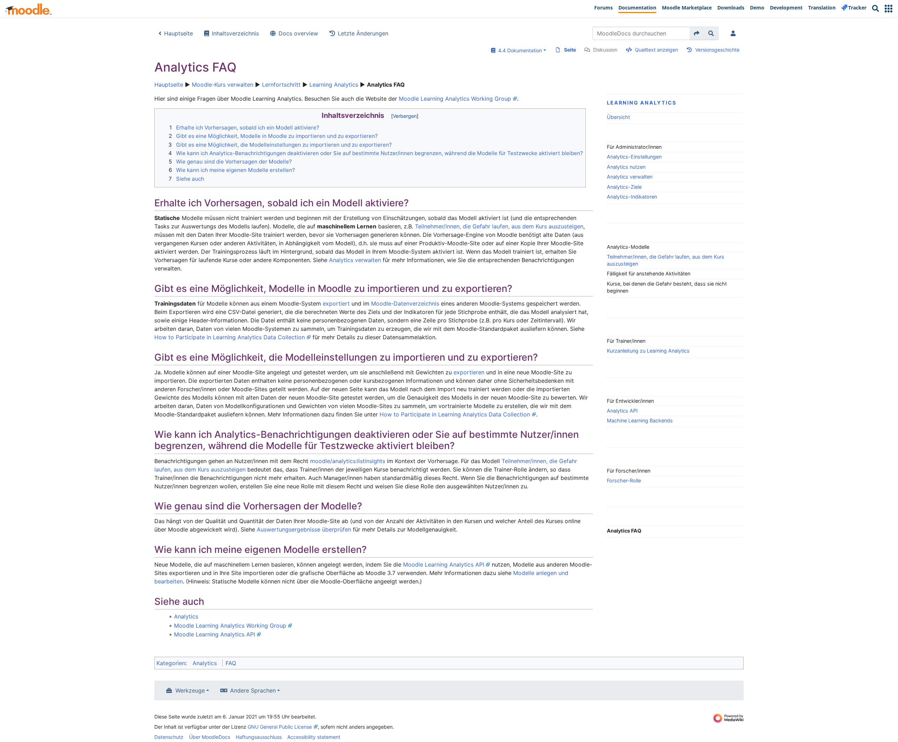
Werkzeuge (190, 690)
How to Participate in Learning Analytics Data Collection (229, 337)
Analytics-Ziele (624, 187)
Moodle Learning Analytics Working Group (455, 98)
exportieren (469, 372)
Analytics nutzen (626, 167)
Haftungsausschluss (259, 737)
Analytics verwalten (629, 177)
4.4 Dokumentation (518, 50)
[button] (888, 8)
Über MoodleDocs (209, 737)
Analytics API (622, 411)
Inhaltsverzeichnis (235, 33)
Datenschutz (168, 737)
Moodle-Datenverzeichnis (405, 303)
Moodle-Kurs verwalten (222, 84)
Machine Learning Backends (640, 420)
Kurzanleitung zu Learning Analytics (648, 351)
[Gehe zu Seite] (697, 33)
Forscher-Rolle (624, 480)
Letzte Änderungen (363, 33)
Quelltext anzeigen (656, 50)
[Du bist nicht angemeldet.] (734, 33)
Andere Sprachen (253, 690)
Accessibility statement (313, 737)
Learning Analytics (333, 84)
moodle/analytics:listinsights (347, 460)
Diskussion (605, 50)
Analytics (186, 616)
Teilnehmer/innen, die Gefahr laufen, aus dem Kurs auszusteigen (665, 260)
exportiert (336, 303)
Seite (570, 50)
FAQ (231, 663)
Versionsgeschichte (717, 50)
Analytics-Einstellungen (634, 157)
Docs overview (298, 33)
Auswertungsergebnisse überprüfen (304, 529)
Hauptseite (178, 33)
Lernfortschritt (281, 84)
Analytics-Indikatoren (632, 197)
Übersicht (618, 117)
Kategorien (170, 663)
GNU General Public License (280, 727)
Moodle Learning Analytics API (443, 564)
